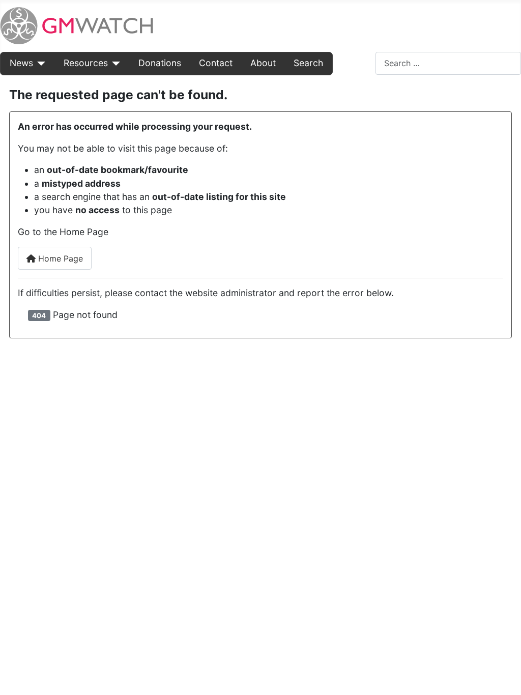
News (21, 62)
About (263, 62)
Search (308, 62)
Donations (159, 62)
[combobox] (448, 63)
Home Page (59, 258)
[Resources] (114, 63)
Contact (216, 62)
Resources (86, 62)
